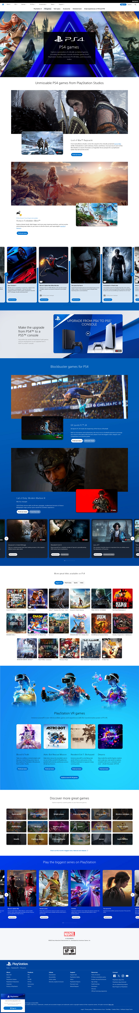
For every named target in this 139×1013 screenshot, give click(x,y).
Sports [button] (75, 582)
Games (23, 4)
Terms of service (95, 974)
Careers (8, 977)
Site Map (108, 1009)
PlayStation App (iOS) (118, 979)
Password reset (74, 984)
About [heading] (8, 972)
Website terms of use (99, 1009)
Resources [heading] (94, 972)
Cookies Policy (115, 1009)
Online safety (52, 979)
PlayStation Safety (75, 977)
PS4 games (47, 9)
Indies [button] (81, 582)
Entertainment (77, 9)
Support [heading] (72, 972)
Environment (52, 974)
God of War (117, 144)
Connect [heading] (115, 972)
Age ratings (94, 981)
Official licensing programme (99, 991)
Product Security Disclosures (98, 979)
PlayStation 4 (38, 9)
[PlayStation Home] (3, 4)
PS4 (29, 977)
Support (61, 4)
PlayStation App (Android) (119, 982)
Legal (82, 1009)
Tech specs (57, 9)
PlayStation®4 (14, 968)
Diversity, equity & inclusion (56, 981)
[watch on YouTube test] (59, 152)
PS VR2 (29, 979)
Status (71, 979)
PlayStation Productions (12, 981)
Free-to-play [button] (68, 582)
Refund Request (74, 986)
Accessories (42, 4)
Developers (94, 986)
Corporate (9, 984)
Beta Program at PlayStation (120, 986)
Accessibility (52, 977)
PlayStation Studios (11, 979)
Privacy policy (88, 1009)
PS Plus (32, 4)
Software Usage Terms (127, 1009)
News (52, 4)
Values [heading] (51, 972)
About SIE (9, 974)
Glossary (93, 988)
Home (8, 968)
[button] (42, 143)
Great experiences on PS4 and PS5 (94, 9)
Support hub (73, 974)
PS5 (15, 4)
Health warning (95, 984)
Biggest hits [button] (59, 582)
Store (8, 4)
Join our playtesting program (120, 984)
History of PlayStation (12, 986)
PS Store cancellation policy (98, 977)
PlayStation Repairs (75, 981)
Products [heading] (30, 972)
